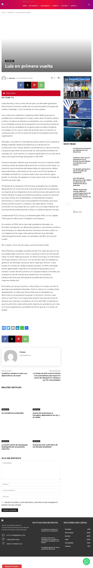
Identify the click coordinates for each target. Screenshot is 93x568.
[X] (27, 85)
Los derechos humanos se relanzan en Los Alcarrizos (82, 150)
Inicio (3, 12)
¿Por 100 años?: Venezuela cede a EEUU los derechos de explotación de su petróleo (82, 181)
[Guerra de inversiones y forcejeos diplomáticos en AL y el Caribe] (46, 400)
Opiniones (10, 12)
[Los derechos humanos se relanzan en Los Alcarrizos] (68, 151)
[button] (89, 4)
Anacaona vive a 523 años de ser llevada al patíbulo (45, 446)
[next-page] (68, 203)
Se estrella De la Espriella (12, 413)
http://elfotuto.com (25, 355)
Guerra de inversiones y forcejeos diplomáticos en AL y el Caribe (46, 415)
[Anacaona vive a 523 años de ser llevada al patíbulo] (46, 432)
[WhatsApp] (41, 85)
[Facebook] (20, 85)
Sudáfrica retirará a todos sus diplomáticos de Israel (14, 374)
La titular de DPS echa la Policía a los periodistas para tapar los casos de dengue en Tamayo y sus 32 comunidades (46, 376)
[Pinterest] (34, 85)
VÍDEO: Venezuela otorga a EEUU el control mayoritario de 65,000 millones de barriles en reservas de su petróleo (82, 194)
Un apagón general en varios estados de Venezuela (81, 170)
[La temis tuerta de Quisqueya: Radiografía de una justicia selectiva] (15, 432)
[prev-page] (65, 203)
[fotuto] (4, 78)
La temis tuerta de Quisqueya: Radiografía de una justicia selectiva (15, 447)
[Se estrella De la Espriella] (15, 400)
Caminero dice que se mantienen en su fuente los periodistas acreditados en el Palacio (81, 161)
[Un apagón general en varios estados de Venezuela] (68, 172)
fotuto (12, 78)
